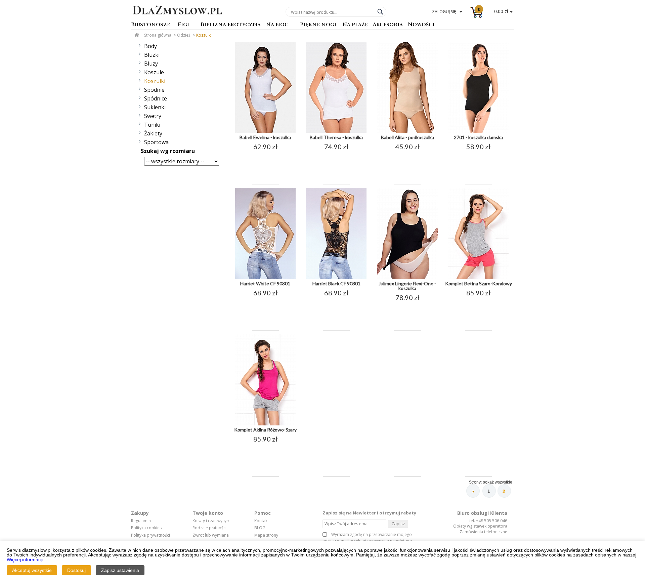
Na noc (277, 25)
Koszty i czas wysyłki (211, 521)
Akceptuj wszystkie (32, 570)
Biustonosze (150, 25)
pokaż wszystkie (497, 482)
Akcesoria (388, 25)
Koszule (154, 72)
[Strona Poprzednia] (473, 491)
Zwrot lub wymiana (210, 535)
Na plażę (355, 25)
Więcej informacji (25, 559)
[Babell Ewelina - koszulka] (265, 131)
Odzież (183, 35)
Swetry (152, 116)
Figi (183, 25)
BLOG (259, 528)
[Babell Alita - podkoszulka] (407, 131)
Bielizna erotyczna (231, 25)
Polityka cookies (146, 528)
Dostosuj (76, 570)
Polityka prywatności (150, 535)
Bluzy (151, 63)
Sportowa (156, 142)
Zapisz (398, 524)
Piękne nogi (318, 25)
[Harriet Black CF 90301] (336, 278)
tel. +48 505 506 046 (488, 521)
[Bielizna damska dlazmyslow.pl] (177, 19)
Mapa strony (266, 535)
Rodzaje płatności (209, 528)
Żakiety (153, 133)
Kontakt (261, 521)
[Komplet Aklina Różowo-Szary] (265, 424)
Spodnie (154, 89)
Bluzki (152, 54)
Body (150, 46)
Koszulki (204, 35)
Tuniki (152, 124)
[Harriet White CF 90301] (265, 278)
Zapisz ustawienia (120, 570)
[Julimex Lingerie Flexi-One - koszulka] (407, 278)
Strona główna (157, 35)
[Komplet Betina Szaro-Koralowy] (478, 278)
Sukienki (155, 107)
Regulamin (141, 521)
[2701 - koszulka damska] (478, 131)
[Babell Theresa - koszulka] (336, 131)
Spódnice (155, 98)
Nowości (421, 25)
